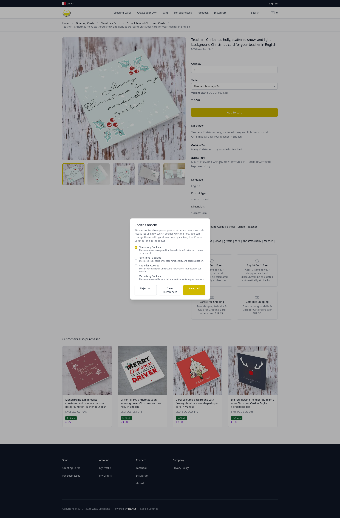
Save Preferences (170, 290)
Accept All (194, 288)
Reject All (145, 288)
